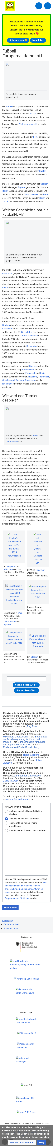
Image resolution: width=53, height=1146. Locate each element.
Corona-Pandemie (29, 335)
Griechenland (8, 380)
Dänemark (30, 380)
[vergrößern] (45, 94)
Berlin (35, 435)
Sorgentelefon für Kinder (17, 898)
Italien (5, 191)
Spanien (44, 184)
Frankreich (7, 273)
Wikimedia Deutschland (15, 736)
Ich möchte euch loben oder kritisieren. (28, 830)
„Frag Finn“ (31, 726)
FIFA (35, 137)
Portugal (20, 380)
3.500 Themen (10, 781)
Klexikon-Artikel (11, 924)
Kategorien (7, 921)
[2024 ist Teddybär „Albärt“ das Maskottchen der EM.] (38, 549)
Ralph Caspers (31, 755)
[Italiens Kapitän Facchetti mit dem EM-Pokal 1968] (38, 592)
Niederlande (8, 383)
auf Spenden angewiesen (27, 775)
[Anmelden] (38, 5)
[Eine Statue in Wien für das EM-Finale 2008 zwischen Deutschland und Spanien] (14, 594)
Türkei (5, 201)
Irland (45, 194)
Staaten (42, 171)
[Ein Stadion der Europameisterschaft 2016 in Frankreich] (38, 641)
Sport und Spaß (11, 928)
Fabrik (5, 287)
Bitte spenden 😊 (18, 40)
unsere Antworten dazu (18, 799)
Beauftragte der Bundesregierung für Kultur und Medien (25, 739)
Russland (32, 376)
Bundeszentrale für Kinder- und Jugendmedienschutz (24, 743)
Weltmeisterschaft (28, 124)
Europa (33, 113)
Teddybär (40, 570)
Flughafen (11, 566)
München (8, 569)
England (21, 187)
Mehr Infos (38, 40)
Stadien (6, 325)
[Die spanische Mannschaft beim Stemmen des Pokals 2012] (14, 639)
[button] (22, 1142)
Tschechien (43, 376)
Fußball (9, 106)
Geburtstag (26, 332)
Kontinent (7, 328)
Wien (20, 613)
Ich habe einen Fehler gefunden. (24, 818)
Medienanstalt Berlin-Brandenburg (21, 747)
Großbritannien (31, 194)
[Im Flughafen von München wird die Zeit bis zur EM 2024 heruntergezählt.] (14, 547)
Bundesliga (31, 346)
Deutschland (28, 369)
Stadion (34, 657)
